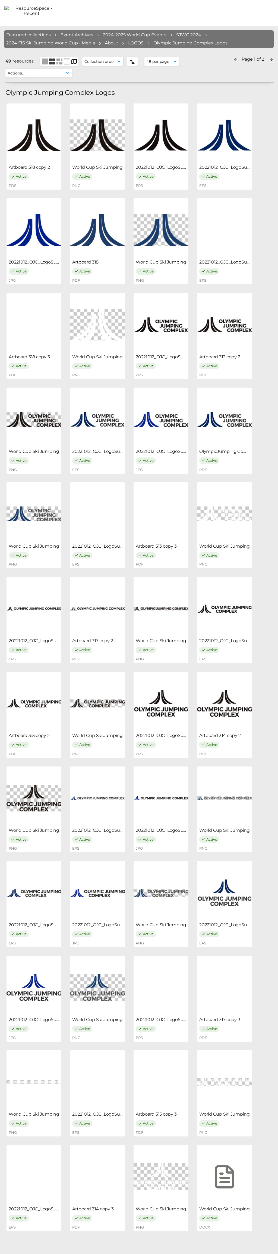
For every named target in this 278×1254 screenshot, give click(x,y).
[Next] (271, 59)
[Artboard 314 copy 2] (224, 703)
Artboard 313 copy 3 (156, 546)
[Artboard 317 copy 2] (97, 608)
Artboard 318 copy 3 (29, 356)
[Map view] (74, 61)
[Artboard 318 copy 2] (34, 135)
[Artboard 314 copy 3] (97, 1176)
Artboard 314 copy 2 (220, 735)
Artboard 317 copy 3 (219, 1019)
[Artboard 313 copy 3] (161, 514)
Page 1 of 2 (253, 59)
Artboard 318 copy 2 (29, 167)
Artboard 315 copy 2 (29, 735)
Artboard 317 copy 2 (92, 640)
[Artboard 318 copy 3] (34, 324)
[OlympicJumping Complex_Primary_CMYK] (224, 419)
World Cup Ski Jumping (97, 167)
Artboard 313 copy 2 (219, 356)
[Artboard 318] (97, 230)
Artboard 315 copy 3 (156, 1114)
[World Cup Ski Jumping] (97, 135)
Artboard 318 (85, 262)
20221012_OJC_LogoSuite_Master (171, 167)
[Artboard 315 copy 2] (34, 703)
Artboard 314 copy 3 (92, 1208)
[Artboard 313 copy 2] (224, 324)
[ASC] (132, 61)
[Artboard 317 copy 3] (224, 987)
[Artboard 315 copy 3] (161, 1082)
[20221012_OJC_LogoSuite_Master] (161, 135)
